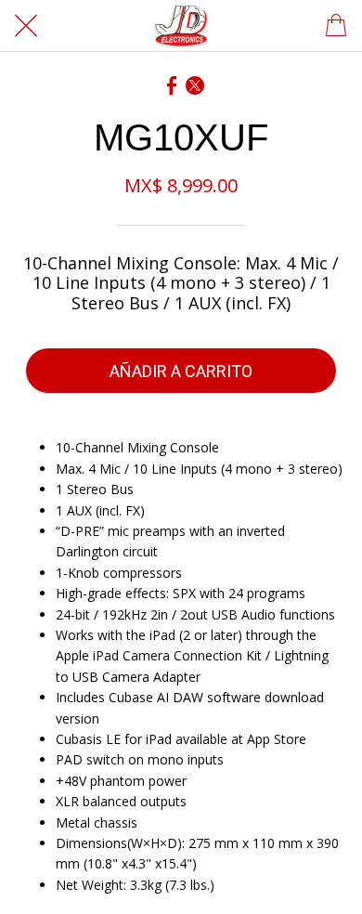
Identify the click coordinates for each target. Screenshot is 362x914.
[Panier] (336, 26)
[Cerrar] (26, 26)
